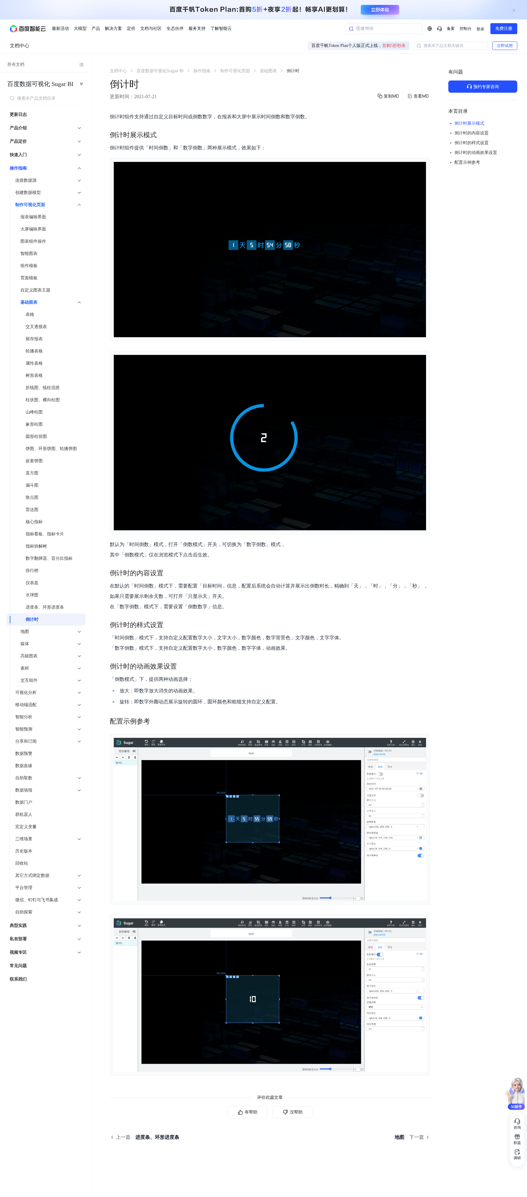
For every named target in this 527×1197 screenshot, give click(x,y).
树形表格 (34, 375)
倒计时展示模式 (469, 123)
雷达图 (32, 509)
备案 (451, 28)
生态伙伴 (175, 28)
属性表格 (34, 363)
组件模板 (29, 265)
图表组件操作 (33, 241)
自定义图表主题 (35, 290)
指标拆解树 (36, 546)
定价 (131, 28)
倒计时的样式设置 (471, 143)
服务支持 (197, 28)
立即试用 (505, 45)
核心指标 (34, 522)
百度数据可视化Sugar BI (40, 83)
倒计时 (32, 619)
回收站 (21, 863)
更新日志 (18, 114)
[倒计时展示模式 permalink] (163, 135)
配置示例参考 (467, 162)
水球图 (32, 595)
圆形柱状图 (36, 436)
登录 (480, 29)
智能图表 (29, 253)
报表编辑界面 (33, 217)
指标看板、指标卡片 (45, 534)
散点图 (32, 497)
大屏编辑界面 (33, 229)
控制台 (465, 28)
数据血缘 (23, 765)
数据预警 (23, 753)
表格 (30, 314)
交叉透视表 (36, 326)
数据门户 (23, 802)
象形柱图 (34, 424)
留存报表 (34, 339)
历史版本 (23, 851)
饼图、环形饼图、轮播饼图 (51, 448)
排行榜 (32, 570)
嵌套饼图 (34, 461)
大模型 (80, 28)
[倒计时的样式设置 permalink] (170, 625)
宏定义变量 (26, 826)
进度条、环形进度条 (45, 607)
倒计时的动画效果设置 (475, 152)
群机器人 (23, 814)
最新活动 (60, 28)
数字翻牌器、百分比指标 (49, 558)
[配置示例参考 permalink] (156, 721)
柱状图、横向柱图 (43, 400)
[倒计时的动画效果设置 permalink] (183, 666)
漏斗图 (32, 485)
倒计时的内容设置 (471, 133)
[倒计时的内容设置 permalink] (170, 573)
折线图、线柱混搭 (43, 387)
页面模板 (29, 278)
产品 (95, 28)
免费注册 (503, 28)
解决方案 (113, 28)
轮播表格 (34, 351)
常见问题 (18, 965)
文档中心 (19, 45)
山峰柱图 (34, 412)
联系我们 (18, 979)
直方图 (32, 473)
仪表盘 (32, 583)
